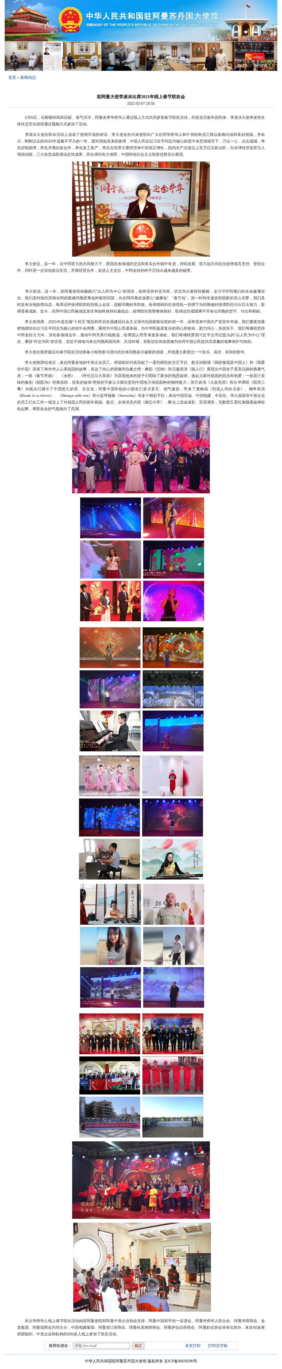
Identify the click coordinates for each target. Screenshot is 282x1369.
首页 (12, 78)
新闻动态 (28, 78)
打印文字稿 (217, 1346)
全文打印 (192, 1346)
